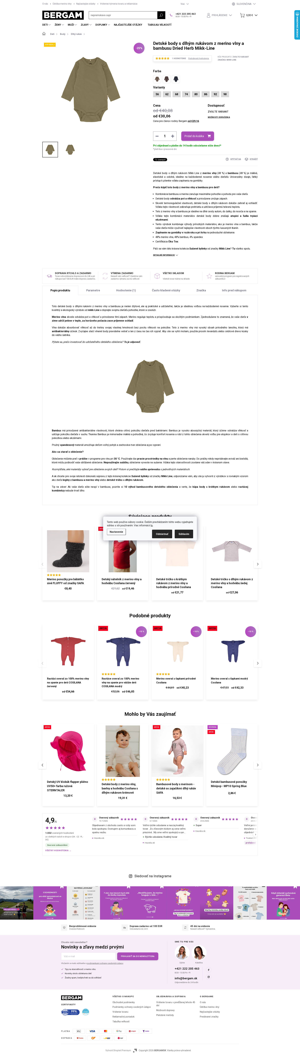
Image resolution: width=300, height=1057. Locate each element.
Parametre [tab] (93, 290)
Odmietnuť (162, 534)
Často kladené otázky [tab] (166, 290)
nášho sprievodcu (150, 469)
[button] (258, 564)
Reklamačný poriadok (123, 1016)
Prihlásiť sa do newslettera (138, 956)
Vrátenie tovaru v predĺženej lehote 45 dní (175, 1004)
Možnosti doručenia (219, 117)
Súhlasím (184, 534)
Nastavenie (116, 531)
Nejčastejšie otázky (210, 1011)
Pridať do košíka (194, 136)
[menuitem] (47, 25)
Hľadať (161, 15)
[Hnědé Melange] (157, 79)
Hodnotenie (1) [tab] (126, 290)
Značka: (227, 60)
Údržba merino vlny (62, 4)
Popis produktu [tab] (60, 290)
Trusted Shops (252, 838)
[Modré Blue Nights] (176, 79)
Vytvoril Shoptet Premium (118, 1050)
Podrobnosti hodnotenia (198, 58)
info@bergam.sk (186, 978)
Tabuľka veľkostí (120, 1021)
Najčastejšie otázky (85, 4)
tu (152, 525)
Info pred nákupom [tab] (234, 290)
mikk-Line (94, 310)
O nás (45, 4)
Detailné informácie (164, 255)
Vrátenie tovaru (120, 1011)
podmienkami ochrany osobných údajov (105, 963)
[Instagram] (208, 977)
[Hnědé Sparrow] (166, 79)
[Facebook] (208, 970)
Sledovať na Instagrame (152, 876)
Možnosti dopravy (165, 1010)
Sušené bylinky (198, 248)
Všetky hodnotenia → (58, 850)
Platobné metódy (165, 1015)
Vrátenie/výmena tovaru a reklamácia (118, 4)
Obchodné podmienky (123, 1002)
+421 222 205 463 (187, 968)
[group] (68, 765)
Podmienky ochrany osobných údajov (131, 1007)
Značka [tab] (201, 290)
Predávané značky (209, 1016)
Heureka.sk (99, 838)
